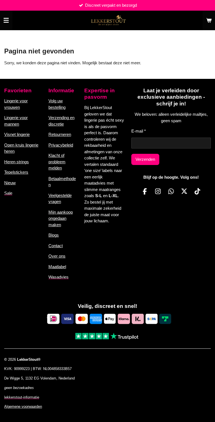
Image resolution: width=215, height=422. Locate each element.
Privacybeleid (60, 145)
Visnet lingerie (17, 134)
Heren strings (16, 161)
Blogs (53, 235)
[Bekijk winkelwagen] (209, 20)
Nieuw (10, 182)
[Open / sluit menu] (6, 20)
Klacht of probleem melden (57, 161)
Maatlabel (57, 266)
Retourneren (59, 134)
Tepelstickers (16, 172)
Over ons (57, 256)
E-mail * (138, 131)
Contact (55, 245)
